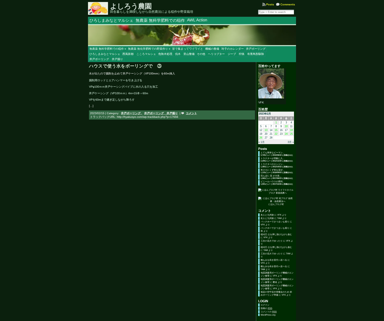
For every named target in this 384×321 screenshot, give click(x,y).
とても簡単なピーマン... (272, 152)
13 (266, 130)
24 (286, 133)
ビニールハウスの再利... (272, 181)
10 (286, 126)
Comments (287, 4)
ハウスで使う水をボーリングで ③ (125, 65)
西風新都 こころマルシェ (139, 53)
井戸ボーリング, (131, 113)
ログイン (265, 305)
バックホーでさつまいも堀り (275, 221)
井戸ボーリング (256, 48)
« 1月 (261, 142)
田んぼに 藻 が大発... (271, 175)
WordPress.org (268, 315)
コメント (191, 113)
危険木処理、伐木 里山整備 (176, 53)
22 (276, 133)
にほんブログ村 (276, 204)
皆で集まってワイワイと (187, 48)
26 (260, 137)
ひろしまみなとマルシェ (104, 53)
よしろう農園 (131, 6)
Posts (270, 4)
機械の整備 (212, 48)
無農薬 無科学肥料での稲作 (106, 48)
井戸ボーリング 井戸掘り (106, 59)
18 (291, 130)
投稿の (266, 308)
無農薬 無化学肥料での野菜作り (148, 48)
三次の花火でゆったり (272, 241)
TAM (279, 218)
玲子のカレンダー (232, 48)
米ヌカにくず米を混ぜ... (272, 170)
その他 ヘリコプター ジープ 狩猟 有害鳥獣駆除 (230, 53)
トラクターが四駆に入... (272, 158)
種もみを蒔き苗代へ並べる (274, 260)
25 (291, 133)
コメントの (269, 311)
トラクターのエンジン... (272, 164)
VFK (279, 215)
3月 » (291, 142)
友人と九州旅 (267, 215)
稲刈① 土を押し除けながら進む (276, 234)
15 (276, 130)
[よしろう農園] (192, 35)
